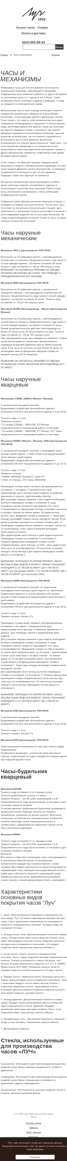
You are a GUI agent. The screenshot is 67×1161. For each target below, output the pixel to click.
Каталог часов (25, 27)
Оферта (33, 1127)
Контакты (33, 1136)
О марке (43, 27)
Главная (4, 55)
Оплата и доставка (33, 33)
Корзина (56, 55)
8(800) (33, 42)
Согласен (35, 1157)
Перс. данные (33, 1132)
